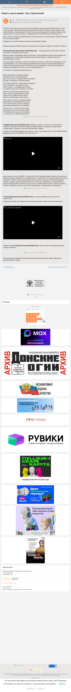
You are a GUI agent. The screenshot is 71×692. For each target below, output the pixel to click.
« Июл (35, 326)
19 (32, 319)
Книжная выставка (17, 22)
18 (30, 319)
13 (35, 316)
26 (32, 321)
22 (41, 319)
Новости (56, 20)
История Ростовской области (57, 267)
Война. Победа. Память (37, 20)
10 (27, 316)
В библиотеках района (24, 20)
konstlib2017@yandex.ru (9, 583)
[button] (35, 285)
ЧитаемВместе (26, 22)
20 (35, 319)
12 (32, 316)
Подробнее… (41, 688)
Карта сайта (35, 678)
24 (27, 321)
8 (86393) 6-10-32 (7, 579)
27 (35, 321)
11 (30, 316)
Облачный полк (9, 267)
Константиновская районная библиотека (34, 5)
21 (38, 319)
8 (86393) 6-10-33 (7, 578)
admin (13, 20)
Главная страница (48, 20)
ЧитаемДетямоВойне (36, 22)
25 (30, 321)
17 (27, 319)
